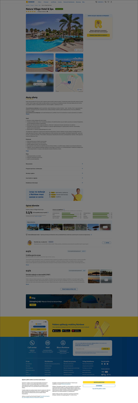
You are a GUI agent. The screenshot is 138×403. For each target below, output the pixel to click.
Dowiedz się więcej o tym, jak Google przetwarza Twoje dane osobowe (36, 397)
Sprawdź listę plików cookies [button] (99, 388)
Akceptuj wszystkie (100, 382)
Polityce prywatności (65, 384)
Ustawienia (101, 386)
